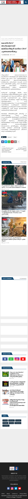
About (8, 493)
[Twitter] (5, 141)
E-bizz (12, 423)
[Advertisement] (14, 20)
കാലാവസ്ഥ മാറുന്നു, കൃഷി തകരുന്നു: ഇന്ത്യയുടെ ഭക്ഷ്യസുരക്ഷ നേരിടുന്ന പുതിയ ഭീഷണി (13, 239)
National (9, 137)
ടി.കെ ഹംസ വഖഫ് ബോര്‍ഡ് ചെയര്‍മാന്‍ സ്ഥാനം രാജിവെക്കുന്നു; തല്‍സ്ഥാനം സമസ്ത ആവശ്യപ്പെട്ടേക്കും (16, 374)
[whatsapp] (11, 359)
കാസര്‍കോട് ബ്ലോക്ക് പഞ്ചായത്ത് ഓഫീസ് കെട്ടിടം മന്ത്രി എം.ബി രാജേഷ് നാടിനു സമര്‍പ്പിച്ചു (17, 392)
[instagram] (17, 359)
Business (12, 420)
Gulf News (6, 425)
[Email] (15, 141)
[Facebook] (2, 141)
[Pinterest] (12, 141)
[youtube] (23, 359)
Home (2, 38)
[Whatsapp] (9, 141)
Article (5, 420)
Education (18, 423)
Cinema (6, 423)
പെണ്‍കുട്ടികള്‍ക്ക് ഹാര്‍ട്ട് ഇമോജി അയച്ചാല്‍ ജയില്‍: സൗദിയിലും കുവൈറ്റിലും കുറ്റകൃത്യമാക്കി (17, 383)
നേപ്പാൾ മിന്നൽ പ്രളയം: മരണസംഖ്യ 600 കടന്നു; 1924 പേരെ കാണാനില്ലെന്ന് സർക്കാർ (14, 186)
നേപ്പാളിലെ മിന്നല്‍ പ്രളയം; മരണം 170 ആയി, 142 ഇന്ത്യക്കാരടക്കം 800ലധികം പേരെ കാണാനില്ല (13, 212)
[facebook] (5, 359)
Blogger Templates (17, 497)
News (6, 38)
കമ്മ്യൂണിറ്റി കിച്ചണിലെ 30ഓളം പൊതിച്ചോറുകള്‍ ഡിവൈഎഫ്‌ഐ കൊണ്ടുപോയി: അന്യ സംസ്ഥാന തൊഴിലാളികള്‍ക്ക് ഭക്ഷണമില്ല (17, 402)
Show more (23, 162)
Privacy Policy (23, 493)
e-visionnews (14, 495)
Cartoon (18, 420)
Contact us (15, 493)
